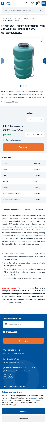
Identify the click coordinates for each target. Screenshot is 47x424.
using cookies (34, 398)
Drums (17, 18)
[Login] (26, 3)
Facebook (5, 377)
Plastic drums (29, 18)
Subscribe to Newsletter (12, 318)
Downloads (39, 210)
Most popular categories (14, 386)
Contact (27, 210)
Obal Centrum (6, 18)
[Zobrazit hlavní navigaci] (44, 3)
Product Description (11, 210)
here (14, 405)
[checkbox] (10, 331)
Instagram (10, 377)
